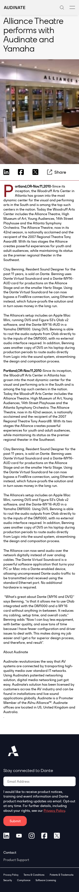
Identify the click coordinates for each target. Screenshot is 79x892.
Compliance (23, 880)
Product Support (16, 860)
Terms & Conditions (34, 874)
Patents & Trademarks (62, 874)
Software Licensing (46, 880)
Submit (15, 821)
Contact (9, 852)
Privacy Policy (54, 810)
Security (7, 880)
